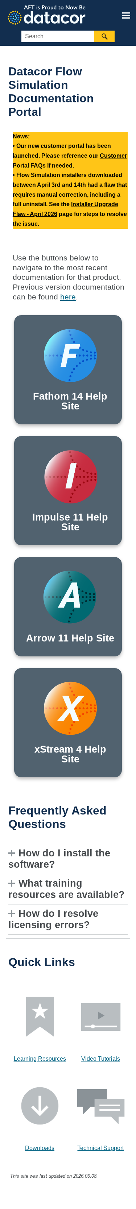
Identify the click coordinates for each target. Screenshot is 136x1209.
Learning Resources (40, 1059)
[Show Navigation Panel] (126, 15)
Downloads (39, 1148)
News (20, 136)
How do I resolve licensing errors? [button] (53, 919)
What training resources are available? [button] (66, 889)
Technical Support (100, 1148)
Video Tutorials (100, 1059)
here (68, 297)
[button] (104, 36)
